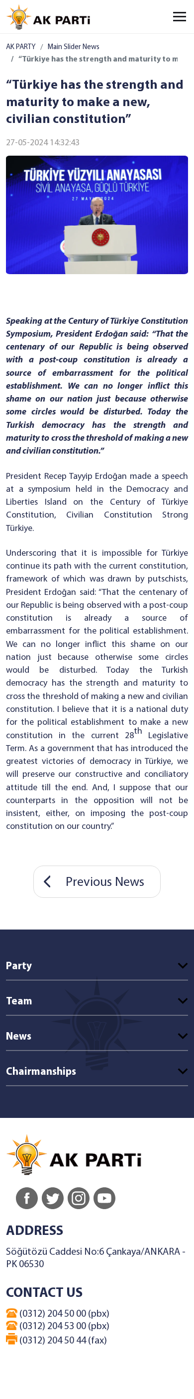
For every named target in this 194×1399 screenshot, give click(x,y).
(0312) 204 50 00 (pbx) (63, 1314)
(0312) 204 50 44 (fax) (62, 1341)
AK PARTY (20, 47)
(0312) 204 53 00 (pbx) (63, 1327)
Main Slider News (73, 47)
